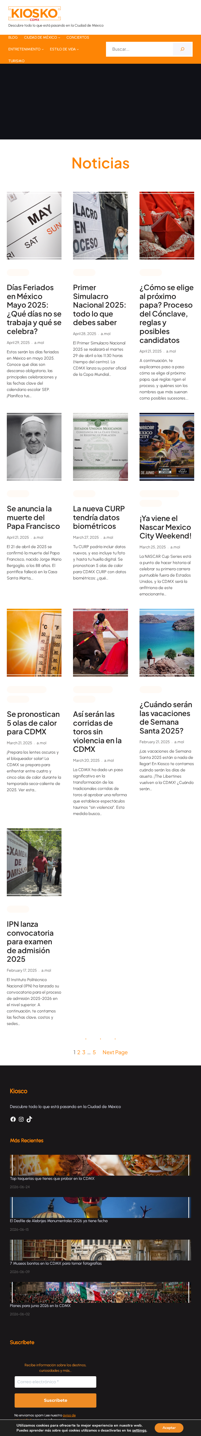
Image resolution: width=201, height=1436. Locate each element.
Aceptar (169, 1427)
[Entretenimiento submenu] (43, 49)
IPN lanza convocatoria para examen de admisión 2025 (30, 941)
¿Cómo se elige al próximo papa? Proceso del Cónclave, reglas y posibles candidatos (166, 313)
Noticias (18, 272)
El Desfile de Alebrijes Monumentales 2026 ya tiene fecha (59, 1220)
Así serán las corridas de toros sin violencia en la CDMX (97, 731)
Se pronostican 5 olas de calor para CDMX (33, 723)
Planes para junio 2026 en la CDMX (41, 1305)
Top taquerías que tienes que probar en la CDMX (52, 1178)
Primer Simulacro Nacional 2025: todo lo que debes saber (99, 305)
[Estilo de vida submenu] (78, 49)
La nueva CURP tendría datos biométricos (99, 517)
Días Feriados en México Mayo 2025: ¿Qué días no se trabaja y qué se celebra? (34, 309)
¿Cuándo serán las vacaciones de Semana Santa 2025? (165, 717)
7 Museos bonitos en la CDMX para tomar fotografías (56, 1263)
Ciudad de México (159, 493)
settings (139, 1430)
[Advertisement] (100, 102)
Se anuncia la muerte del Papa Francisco (33, 517)
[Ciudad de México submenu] (59, 37)
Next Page (115, 1052)
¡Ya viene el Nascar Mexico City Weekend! (165, 527)
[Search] (182, 49)
